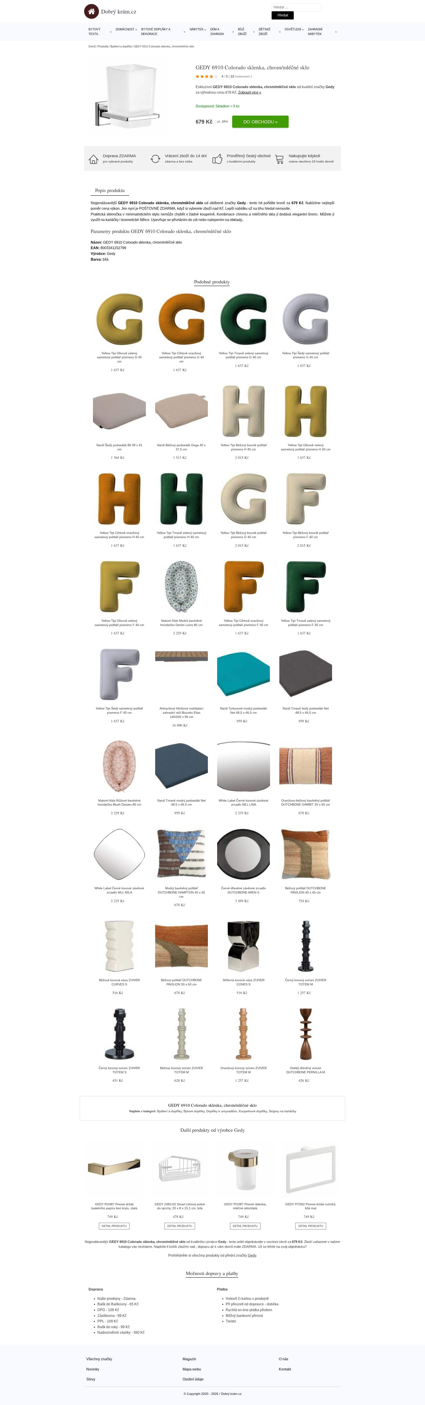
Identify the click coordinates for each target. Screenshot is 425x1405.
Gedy (330, 87)
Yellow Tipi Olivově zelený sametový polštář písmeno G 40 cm (119, 357)
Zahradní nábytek (315, 32)
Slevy (90, 1379)
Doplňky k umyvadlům (221, 1111)
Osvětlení (293, 29)
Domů (92, 46)
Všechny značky (99, 1359)
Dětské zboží (264, 32)
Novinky (92, 1369)
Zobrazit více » (249, 92)
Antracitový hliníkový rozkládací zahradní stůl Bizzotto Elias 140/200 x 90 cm (181, 712)
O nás (283, 1359)
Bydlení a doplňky (121, 46)
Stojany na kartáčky (282, 1111)
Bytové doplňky (194, 1111)
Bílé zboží (242, 32)
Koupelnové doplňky (253, 1111)
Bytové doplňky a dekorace (155, 32)
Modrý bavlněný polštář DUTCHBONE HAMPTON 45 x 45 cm (181, 892)
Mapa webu (192, 1369)
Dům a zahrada (217, 32)
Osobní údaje (193, 1379)
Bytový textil (94, 32)
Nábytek (196, 29)
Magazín (189, 1359)
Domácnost (125, 29)
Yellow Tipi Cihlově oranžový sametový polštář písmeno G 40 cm (181, 357)
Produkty (103, 46)
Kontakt (285, 1369)
